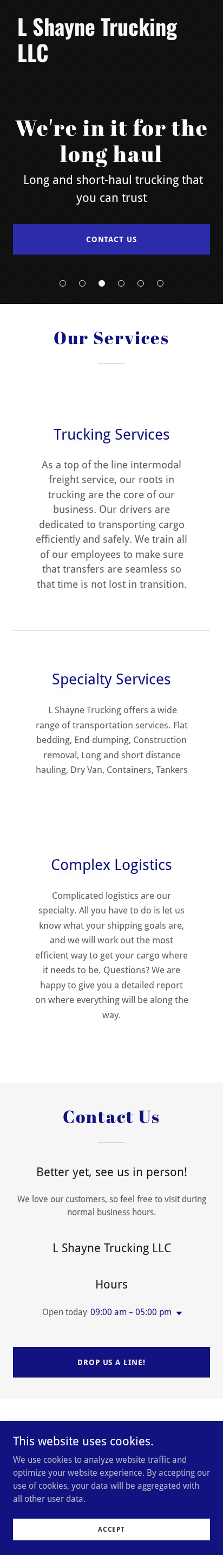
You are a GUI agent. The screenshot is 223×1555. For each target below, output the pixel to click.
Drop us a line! (111, 1362)
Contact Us (111, 239)
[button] (63, 283)
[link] (111, 59)
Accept (111, 1529)
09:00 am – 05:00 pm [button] (131, 1312)
